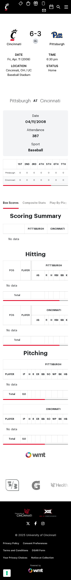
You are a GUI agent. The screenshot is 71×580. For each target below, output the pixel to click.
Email (44, 10)
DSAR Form (38, 550)
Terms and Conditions (15, 550)
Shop (28, 4)
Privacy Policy (11, 543)
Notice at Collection (42, 557)
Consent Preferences (35, 543)
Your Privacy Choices (15, 557)
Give (36, 4)
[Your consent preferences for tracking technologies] (7, 573)
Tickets (21, 4)
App (43, 4)
